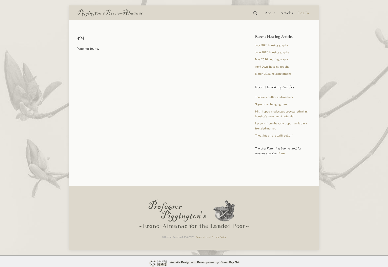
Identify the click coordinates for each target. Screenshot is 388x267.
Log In (303, 13)
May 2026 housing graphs (272, 59)
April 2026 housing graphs (272, 66)
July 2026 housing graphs (271, 45)
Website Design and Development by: (195, 262)
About (270, 13)
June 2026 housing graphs (272, 52)
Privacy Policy (219, 237)
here (282, 153)
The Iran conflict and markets (274, 97)
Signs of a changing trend (271, 104)
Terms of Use (203, 237)
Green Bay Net (229, 262)
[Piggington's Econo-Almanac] (110, 15)
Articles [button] (286, 13)
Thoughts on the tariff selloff (274, 135)
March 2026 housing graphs (273, 73)
